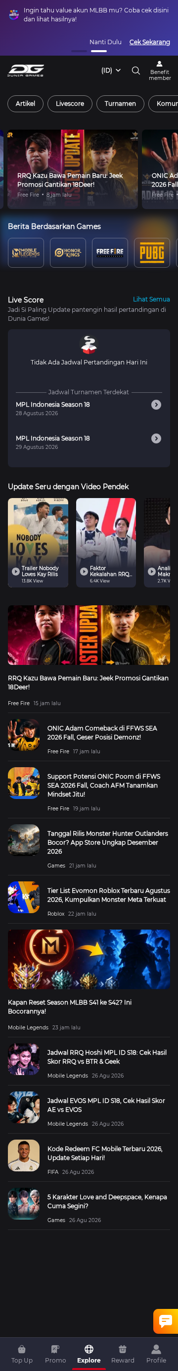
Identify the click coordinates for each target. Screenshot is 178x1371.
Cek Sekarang (150, 42)
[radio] (25, 104)
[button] (79, 51)
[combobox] (111, 70)
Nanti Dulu (105, 42)
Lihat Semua (151, 299)
